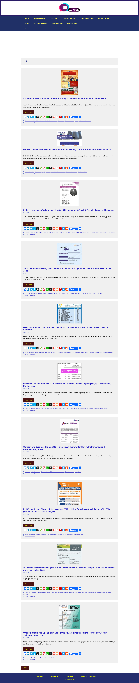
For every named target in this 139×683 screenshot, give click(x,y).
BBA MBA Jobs (40, 121)
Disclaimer (69, 677)
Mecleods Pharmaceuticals (81, 408)
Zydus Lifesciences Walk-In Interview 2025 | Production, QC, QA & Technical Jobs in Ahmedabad (69, 210)
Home (27, 18)
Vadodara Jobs (109, 352)
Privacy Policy (69, 680)
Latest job (53, 18)
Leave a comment (30, 123)
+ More (24, 667)
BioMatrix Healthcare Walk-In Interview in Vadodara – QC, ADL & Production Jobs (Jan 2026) (67, 149)
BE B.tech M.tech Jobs (73, 232)
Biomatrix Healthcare (71, 172)
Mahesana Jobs (57, 534)
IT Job (27, 23)
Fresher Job (61, 121)
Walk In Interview (40, 18)
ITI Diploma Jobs (69, 121)
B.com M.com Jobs (30, 121)
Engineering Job (103, 18)
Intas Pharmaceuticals (90, 592)
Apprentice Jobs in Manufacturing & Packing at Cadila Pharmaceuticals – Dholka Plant (64, 98)
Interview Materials (40, 23)
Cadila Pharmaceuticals (51, 121)
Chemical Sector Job (86, 18)
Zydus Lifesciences (110, 232)
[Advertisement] (69, 43)
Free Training (72, 23)
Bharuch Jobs (67, 352)
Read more (28, 112)
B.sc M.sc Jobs (61, 172)
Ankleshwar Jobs (35, 472)
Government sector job (98, 352)
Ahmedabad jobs (39, 172)
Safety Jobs (78, 472)
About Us (40, 677)
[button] (26, 28)
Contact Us (54, 677)
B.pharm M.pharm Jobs (50, 172)
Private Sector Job (78, 534)
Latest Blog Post (57, 23)
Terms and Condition (88, 677)
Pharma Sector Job (68, 18)
